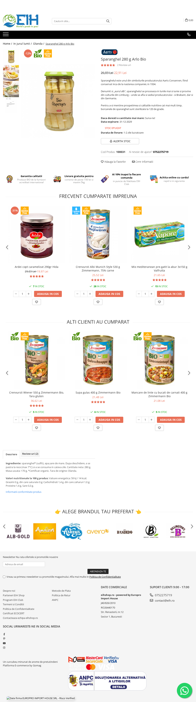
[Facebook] (4, 634)
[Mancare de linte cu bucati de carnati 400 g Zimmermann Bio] (159, 360)
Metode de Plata (61, 590)
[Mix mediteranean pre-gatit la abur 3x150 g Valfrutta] (159, 234)
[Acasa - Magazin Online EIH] (22, 21)
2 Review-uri (124, 65)
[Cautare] (108, 21)
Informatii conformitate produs (23, 492)
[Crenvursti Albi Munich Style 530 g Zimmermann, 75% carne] (98, 234)
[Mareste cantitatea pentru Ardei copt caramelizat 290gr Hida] (29, 294)
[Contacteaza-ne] (189, 34)
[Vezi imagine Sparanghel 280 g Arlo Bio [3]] (11, 105)
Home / (8, 43)
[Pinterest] (4, 638)
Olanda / (39, 43)
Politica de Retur (61, 595)
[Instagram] (4, 647)
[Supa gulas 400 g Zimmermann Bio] (98, 360)
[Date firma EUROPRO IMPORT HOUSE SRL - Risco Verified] (41, 698)
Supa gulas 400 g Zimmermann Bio (98, 392)
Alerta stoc (122, 141)
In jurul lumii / (23, 43)
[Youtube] (4, 643)
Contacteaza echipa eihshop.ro (20, 618)
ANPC (55, 600)
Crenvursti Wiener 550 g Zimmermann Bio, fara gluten (36, 394)
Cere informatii (144, 161)
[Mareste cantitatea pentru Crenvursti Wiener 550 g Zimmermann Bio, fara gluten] (29, 420)
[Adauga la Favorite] (36, 302)
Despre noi (9, 590)
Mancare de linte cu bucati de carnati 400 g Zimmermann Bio (159, 394)
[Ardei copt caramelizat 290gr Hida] (36, 234)
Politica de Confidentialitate (105, 576)
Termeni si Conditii (13, 604)
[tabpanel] (58, 101)
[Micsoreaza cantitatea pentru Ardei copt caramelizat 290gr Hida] (16, 294)
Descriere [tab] (11, 454)
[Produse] (6, 35)
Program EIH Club (13, 600)
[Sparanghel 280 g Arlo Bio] (58, 101)
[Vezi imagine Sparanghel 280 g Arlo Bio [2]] (11, 89)
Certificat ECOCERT (13, 613)
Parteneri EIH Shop (13, 595)
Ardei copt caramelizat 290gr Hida (36, 267)
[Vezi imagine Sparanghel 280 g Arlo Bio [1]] (11, 73)
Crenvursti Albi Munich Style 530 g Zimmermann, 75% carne (98, 268)
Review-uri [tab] (30, 453)
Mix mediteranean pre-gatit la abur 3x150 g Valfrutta (159, 268)
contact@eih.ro (164, 600)
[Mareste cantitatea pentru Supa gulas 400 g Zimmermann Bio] (90, 420)
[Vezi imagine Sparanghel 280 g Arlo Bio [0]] (11, 57)
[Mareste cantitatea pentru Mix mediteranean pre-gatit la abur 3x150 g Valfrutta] (151, 294)
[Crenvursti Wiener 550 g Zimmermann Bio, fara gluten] (36, 360)
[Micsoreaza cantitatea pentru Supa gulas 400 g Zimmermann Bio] (77, 420)
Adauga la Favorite (115, 161)
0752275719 (163, 595)
